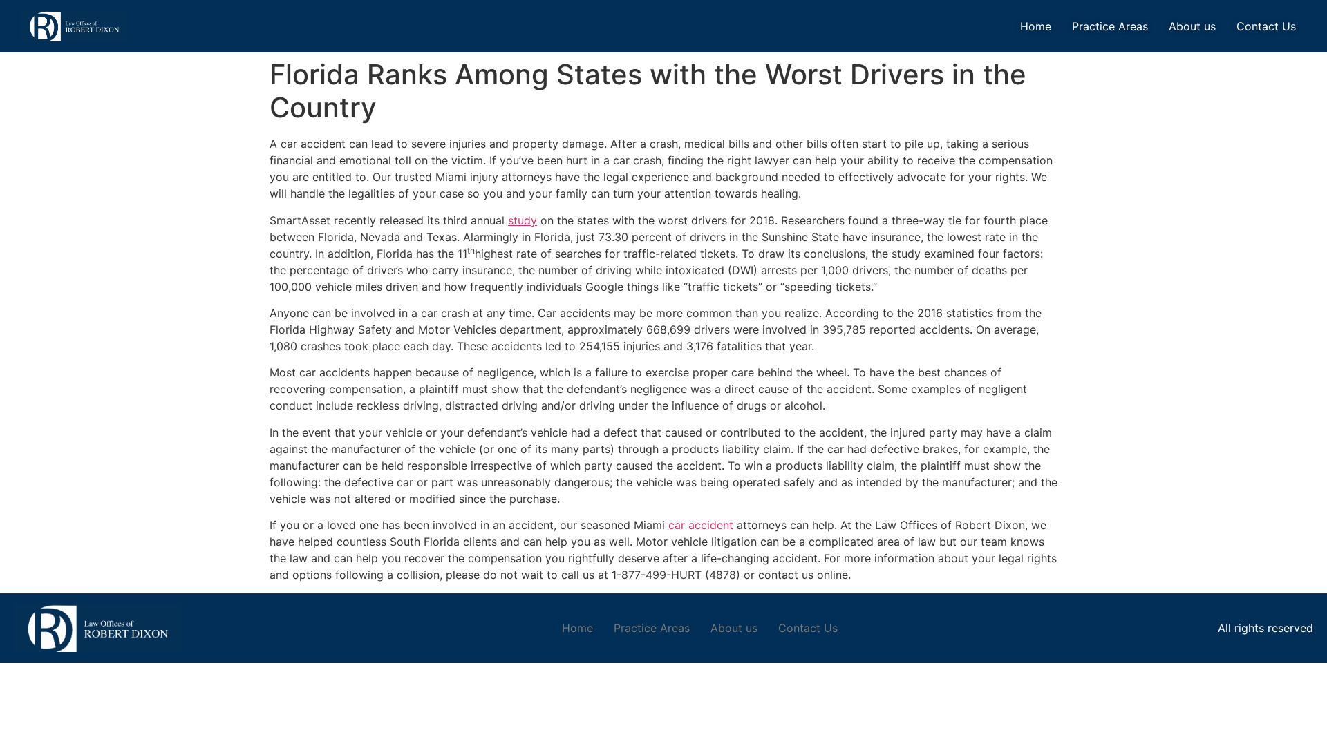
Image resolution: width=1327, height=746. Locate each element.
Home (1035, 26)
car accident (700, 525)
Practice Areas (1110, 26)
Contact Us (1266, 26)
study (522, 220)
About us (1192, 26)
